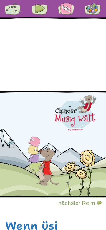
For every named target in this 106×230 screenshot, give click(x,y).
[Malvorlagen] (93, 8)
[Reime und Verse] (66, 8)
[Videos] (40, 8)
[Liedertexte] (13, 8)
